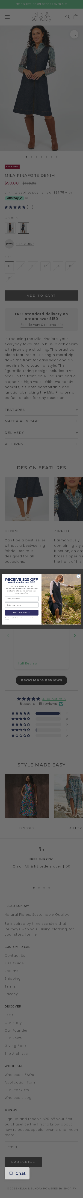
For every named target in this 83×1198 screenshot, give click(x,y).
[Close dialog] (78, 576)
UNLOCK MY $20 (21, 613)
